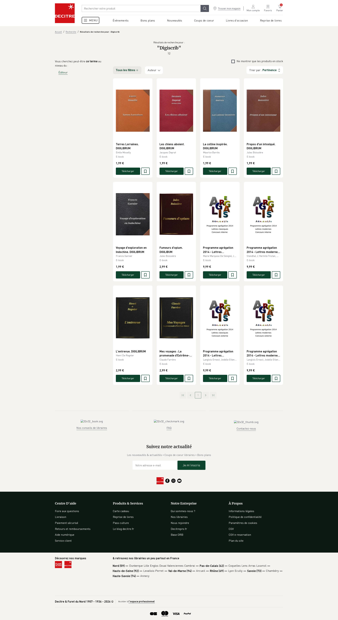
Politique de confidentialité (245, 517)
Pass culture (121, 523)
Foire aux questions (67, 511)
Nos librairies (179, 517)
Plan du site (236, 540)
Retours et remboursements (72, 529)
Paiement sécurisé (66, 523)
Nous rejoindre (180, 523)
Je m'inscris (191, 465)
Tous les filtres (125, 70)
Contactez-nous (246, 428)
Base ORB (177, 534)
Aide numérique (64, 534)
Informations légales (241, 511)
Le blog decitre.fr (123, 529)
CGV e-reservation (240, 534)
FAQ (169, 428)
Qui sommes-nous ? (183, 511)
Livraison (60, 517)
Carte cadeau (121, 511)
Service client (63, 540)
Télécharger (128, 171)
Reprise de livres (123, 517)
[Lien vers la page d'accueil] (65, 13)
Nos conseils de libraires (91, 428)
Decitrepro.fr (179, 529)
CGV (231, 529)
